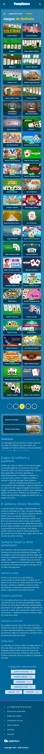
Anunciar (10, 734)
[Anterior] (9, 406)
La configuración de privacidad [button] (19, 707)
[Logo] (22, 4)
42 (31, 671)
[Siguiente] (15, 406)
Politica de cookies (14, 716)
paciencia (5, 483)
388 (17, 692)
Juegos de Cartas (15, 14)
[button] (40, 4)
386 (30, 677)
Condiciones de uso (15, 720)
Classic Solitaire (7, 450)
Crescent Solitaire (23, 450)
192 (28, 682)
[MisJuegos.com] (4, 13)
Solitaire (29, 14)
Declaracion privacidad (16, 711)
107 (31, 687)
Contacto (10, 729)
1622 (37, 692)
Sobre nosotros (13, 725)
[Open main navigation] (4, 4)
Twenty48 (15, 560)
